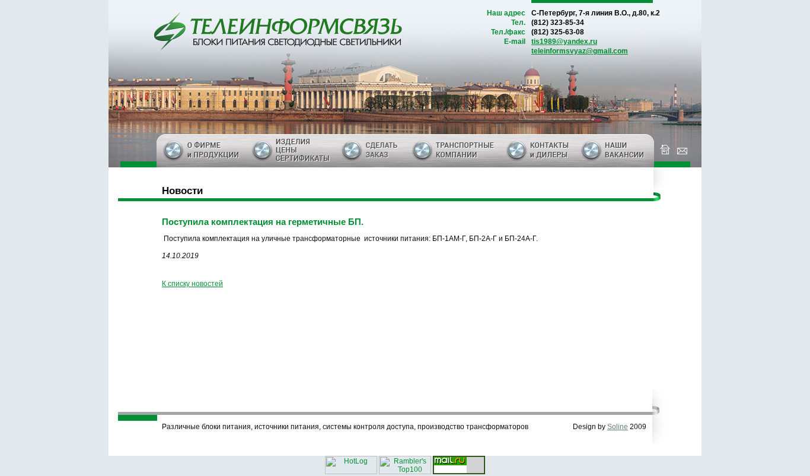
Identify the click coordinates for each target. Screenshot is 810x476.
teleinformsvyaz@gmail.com (579, 51)
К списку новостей (192, 284)
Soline (617, 427)
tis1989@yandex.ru (564, 41)
